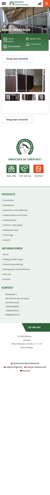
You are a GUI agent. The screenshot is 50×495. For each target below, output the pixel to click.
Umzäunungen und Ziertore (15, 215)
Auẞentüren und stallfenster (15, 210)
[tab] (16, 90)
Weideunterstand (10, 230)
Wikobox (28, 336)
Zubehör (7, 240)
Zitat (46, 3)
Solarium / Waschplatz (13, 225)
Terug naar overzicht (17, 58)
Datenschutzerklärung (13, 264)
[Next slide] (42, 97)
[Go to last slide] (8, 97)
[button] (12, 97)
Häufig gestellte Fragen (13, 259)
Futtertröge (8, 235)
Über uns (7, 274)
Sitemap (26, 340)
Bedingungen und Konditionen (16, 269)
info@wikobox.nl (12, 315)
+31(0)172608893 (12, 307)
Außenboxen (8, 205)
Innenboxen (8, 200)
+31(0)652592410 (12, 311)
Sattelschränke (9, 220)
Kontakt (6, 279)
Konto (5, 254)
